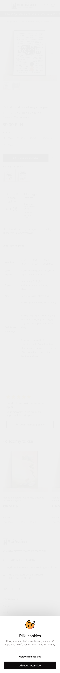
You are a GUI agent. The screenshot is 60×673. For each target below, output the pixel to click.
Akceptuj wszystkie (30, 665)
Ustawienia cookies (30, 656)
